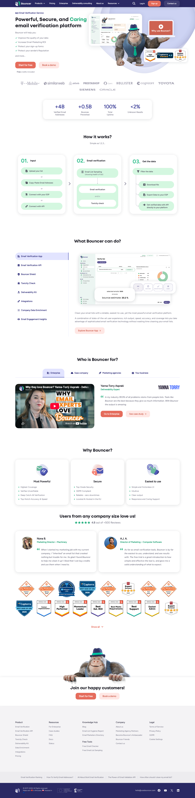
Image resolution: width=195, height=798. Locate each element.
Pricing (52, 3)
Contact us (171, 3)
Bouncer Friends (123, 739)
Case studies (54, 731)
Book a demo (49, 65)
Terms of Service (156, 727)
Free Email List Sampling (92, 750)
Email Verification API (24, 731)
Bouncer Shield (21, 735)
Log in (142, 3)
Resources (112, 3)
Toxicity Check (21, 739)
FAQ (51, 735)
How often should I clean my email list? (156, 777)
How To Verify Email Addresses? (60, 777)
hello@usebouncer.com (145, 790)
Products (38, 3)
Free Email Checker (90, 746)
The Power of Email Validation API (122, 777)
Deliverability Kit (22, 743)
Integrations (20, 752)
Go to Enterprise (111, 414)
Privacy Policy (155, 731)
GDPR (151, 735)
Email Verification (22, 727)
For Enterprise (55, 727)
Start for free (25, 65)
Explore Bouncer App (88, 330)
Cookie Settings (156, 739)
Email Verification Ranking (31, 777)
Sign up (154, 3)
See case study (136, 414)
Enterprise (63, 3)
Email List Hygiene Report (93, 731)
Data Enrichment (22, 748)
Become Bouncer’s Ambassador (129, 735)
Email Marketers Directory (93, 735)
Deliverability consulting (82, 3)
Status (51, 743)
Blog (84, 727)
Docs (51, 739)
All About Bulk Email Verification (91, 777)
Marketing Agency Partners (127, 731)
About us (100, 3)
